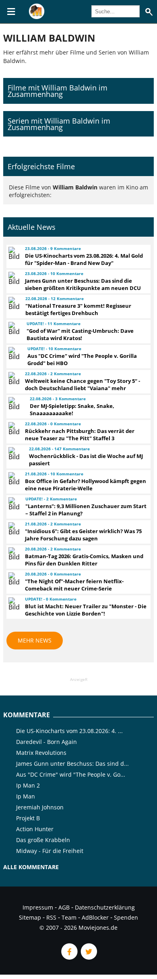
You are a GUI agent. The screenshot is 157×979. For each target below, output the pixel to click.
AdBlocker (95, 917)
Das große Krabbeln (43, 840)
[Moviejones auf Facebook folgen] (69, 957)
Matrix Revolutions (41, 752)
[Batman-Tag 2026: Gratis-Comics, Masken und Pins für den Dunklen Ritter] (13, 553)
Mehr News (35, 640)
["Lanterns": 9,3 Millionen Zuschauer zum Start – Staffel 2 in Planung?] (13, 503)
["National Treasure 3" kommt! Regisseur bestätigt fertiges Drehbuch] (13, 303)
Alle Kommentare (31, 867)
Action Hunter (35, 829)
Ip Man (25, 796)
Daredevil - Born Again (46, 742)
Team (69, 917)
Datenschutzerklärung (105, 907)
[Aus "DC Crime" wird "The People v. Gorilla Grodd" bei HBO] (14, 353)
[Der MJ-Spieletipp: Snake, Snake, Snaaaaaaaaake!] (15, 403)
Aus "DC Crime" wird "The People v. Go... (70, 774)
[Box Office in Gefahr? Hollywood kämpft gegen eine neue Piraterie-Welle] (13, 478)
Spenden (126, 917)
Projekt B (28, 818)
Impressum (38, 907)
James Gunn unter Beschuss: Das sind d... (72, 763)
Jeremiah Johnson (40, 807)
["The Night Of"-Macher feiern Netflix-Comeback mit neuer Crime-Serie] (13, 578)
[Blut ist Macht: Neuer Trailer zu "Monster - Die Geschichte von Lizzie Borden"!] (13, 603)
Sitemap (30, 917)
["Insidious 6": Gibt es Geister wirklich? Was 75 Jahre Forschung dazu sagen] (13, 528)
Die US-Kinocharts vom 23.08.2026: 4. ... (69, 731)
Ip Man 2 (28, 785)
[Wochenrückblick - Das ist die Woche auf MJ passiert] (15, 453)
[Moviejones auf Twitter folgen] (88, 957)
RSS (51, 917)
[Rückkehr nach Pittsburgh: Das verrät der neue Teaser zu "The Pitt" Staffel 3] (13, 428)
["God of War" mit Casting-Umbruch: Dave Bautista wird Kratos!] (13, 328)
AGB (64, 907)
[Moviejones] (36, 17)
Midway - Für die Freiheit (49, 851)
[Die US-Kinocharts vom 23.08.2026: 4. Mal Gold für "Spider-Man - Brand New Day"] (13, 253)
